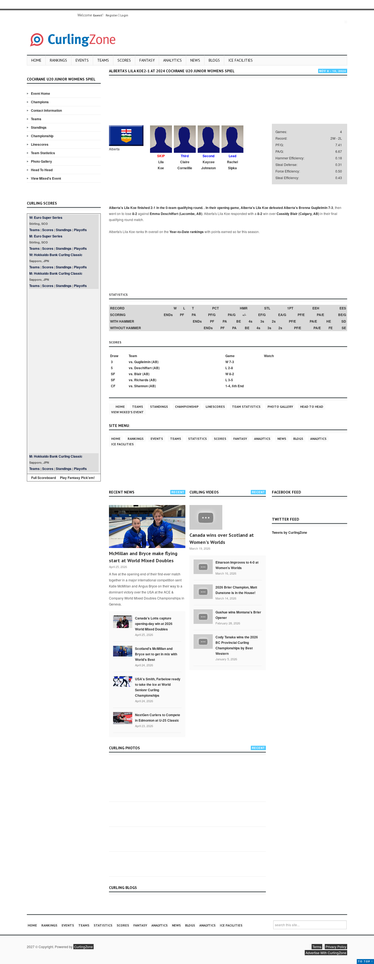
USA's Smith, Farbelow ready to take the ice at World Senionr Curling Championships (157, 687)
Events (82, 60)
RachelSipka (232, 164)
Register (112, 15)
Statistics (197, 439)
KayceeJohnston (208, 164)
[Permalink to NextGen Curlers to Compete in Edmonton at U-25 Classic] (122, 718)
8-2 (134, 213)
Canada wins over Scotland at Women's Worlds (221, 538)
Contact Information (46, 110)
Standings (39, 127)
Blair (138, 373)
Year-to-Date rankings (186, 231)
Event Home (40, 93)
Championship (42, 135)
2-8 (230, 367)
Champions (40, 101)
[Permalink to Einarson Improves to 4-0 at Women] (203, 566)
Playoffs (80, 229)
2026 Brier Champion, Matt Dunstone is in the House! (236, 590)
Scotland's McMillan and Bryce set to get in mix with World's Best (156, 654)
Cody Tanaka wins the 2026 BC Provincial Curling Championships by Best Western (236, 645)
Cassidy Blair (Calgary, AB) (298, 213)
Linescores (39, 144)
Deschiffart (143, 367)
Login (124, 15)
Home (36, 60)
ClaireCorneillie (184, 164)
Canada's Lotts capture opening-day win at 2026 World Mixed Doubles (153, 624)
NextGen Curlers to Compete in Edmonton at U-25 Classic (157, 717)
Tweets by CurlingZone (289, 532)
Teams (103, 60)
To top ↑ (365, 961)
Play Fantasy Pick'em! (77, 477)
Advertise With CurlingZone (326, 952)
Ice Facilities (240, 60)
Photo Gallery (41, 161)
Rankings (58, 60)
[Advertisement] (64, 371)
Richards (141, 379)
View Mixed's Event (46, 178)
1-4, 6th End (234, 385)
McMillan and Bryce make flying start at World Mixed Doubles (143, 557)
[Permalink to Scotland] (122, 651)
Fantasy (147, 60)
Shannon (141, 385)
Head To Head (42, 169)
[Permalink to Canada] (122, 621)
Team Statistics (43, 152)
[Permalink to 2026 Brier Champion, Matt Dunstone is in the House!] (203, 591)
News (195, 60)
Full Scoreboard (43, 477)
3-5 (230, 379)
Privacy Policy (336, 946)
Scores (124, 60)
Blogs (214, 60)
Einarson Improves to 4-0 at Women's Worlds (236, 565)
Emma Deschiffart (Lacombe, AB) (176, 213)
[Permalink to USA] (122, 681)
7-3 (330, 207)
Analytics (172, 60)
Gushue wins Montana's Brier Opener (238, 615)
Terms (316, 946)
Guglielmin (142, 361)
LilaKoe (161, 164)
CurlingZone (83, 946)
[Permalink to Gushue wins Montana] (203, 616)
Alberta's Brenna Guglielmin (305, 207)
